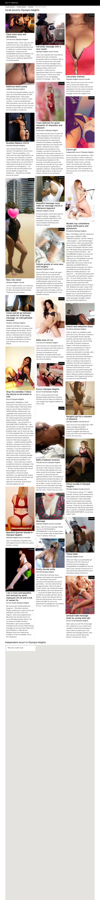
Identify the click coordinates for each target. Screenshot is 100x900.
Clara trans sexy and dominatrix (16, 35)
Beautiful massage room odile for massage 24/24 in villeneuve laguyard (49, 205)
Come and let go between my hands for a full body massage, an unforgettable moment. (19, 317)
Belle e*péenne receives (48, 460)
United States (21, 7)
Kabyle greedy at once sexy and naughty (49, 265)
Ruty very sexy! (13, 280)
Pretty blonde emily (45, 569)
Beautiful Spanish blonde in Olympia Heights (19, 533)
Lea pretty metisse (75, 76)
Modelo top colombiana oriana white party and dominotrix (77, 226)
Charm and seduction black (79, 326)
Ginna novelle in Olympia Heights (78, 485)
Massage (40, 521)
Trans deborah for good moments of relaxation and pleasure (49, 125)
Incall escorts (10, 7)
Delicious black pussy (16, 86)
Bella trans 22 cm (44, 340)
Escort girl (71, 149)
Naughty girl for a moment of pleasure (79, 417)
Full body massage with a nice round (48, 47)
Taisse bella (72, 554)
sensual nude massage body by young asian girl (78, 616)
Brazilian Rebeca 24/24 (17, 143)
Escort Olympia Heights (47, 389)
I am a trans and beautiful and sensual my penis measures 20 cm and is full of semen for (19, 596)
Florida (30, 7)
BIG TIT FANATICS (11, 3)
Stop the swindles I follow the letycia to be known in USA (18, 394)
